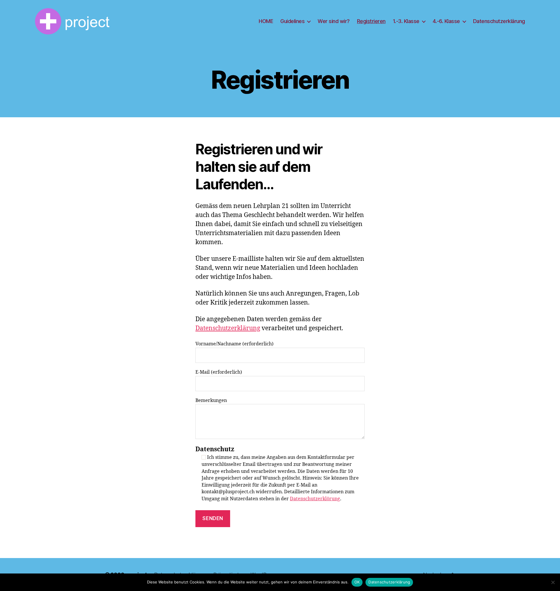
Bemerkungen (211, 400)
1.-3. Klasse (406, 21)
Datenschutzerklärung (499, 21)
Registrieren (371, 21)
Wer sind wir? (334, 21)
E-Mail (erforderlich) (218, 372)
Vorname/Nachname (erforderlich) (234, 344)
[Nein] (553, 582)
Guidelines (292, 21)
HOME (266, 21)
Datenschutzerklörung (315, 499)
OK (357, 582)
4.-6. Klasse (446, 21)
